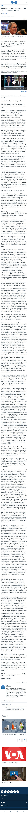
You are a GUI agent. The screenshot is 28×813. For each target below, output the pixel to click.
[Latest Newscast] (4, 811)
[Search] (24, 811)
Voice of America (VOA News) (10, 79)
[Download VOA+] (14, 774)
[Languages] (17, 811)
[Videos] (11, 811)
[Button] (25, 19)
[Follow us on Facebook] (2, 791)
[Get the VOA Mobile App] (14, 754)
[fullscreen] (25, 88)
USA (2, 6)
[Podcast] (17, 791)
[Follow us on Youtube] (8, 791)
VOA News (4, 13)
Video (4, 716)
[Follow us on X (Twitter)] (5, 791)
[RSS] (14, 791)
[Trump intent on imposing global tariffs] (14, 726)
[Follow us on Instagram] (11, 791)
